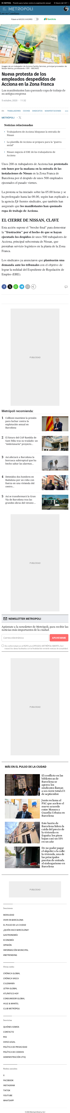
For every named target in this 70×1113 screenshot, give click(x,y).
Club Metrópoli (11, 1008)
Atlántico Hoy (11, 993)
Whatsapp (8, 1100)
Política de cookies (13, 1052)
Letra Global (10, 988)
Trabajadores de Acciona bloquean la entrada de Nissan (33, 133)
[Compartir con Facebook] (4, 286)
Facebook (8, 1080)
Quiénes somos (11, 1026)
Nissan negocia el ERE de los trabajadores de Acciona (31, 153)
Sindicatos (37, 111)
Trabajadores (14, 111)
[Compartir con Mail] (27, 286)
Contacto (8, 1032)
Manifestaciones (53, 111)
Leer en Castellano (9, 13)
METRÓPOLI (8, 117)
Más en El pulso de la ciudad (25, 766)
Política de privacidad (15, 1047)
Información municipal (15, 950)
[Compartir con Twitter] (9, 286)
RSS (5, 1037)
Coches (26, 111)
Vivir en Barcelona (13, 920)
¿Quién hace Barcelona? (16, 930)
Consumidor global (14, 998)
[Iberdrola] (50, 19)
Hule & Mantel (11, 1003)
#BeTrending (10, 955)
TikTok (6, 1090)
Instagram (9, 1085)
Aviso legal (9, 1042)
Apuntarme (59, 637)
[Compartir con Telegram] (21, 286)
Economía (8, 940)
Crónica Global (11, 973)
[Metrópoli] (35, 9)
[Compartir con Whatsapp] (15, 286)
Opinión (7, 945)
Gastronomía (10, 935)
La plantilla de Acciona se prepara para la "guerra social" (34, 143)
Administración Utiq (14, 1057)
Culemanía (9, 983)
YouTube (7, 1095)
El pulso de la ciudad (14, 925)
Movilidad (8, 915)
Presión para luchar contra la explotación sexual (32, 3)
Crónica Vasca (11, 978)
